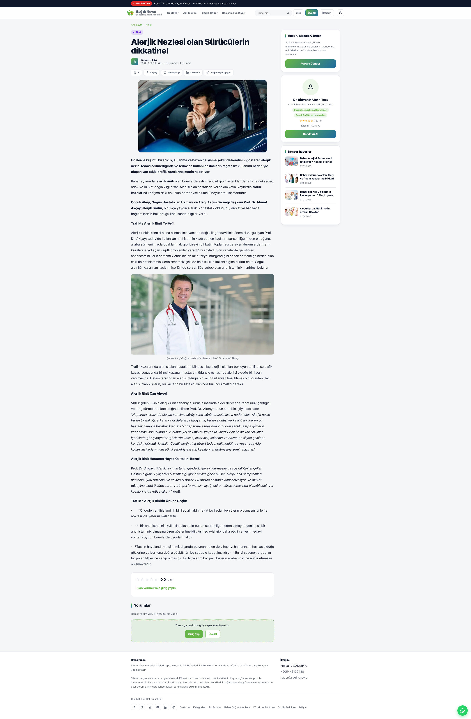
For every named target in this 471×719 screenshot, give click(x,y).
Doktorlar (172, 12)
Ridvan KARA (149, 60)
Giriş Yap (194, 634)
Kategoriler (199, 707)
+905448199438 (292, 671)
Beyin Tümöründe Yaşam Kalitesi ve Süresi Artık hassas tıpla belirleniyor (195, 3)
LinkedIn (195, 72)
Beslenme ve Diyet (233, 12)
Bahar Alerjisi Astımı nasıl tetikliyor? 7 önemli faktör (316, 160)
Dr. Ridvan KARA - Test (310, 100)
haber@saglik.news (293, 677)
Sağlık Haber (209, 12)
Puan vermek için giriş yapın (156, 588)
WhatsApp (174, 72)
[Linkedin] (166, 707)
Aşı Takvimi (190, 12)
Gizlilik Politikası (287, 707)
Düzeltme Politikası (264, 707)
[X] (142, 707)
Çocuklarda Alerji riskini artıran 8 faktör (315, 210)
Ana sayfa (136, 24)
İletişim (326, 12)
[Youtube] (158, 707)
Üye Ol (312, 12)
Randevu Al (310, 134)
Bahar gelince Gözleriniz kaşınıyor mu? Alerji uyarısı (317, 193)
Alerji (148, 24)
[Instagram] (150, 707)
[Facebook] (134, 707)
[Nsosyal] (174, 707)
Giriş (298, 12)
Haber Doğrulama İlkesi (237, 707)
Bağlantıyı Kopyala (221, 72)
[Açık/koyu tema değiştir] (340, 12)
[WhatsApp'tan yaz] (462, 710)
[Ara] (287, 12)
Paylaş (153, 72)
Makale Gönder (310, 63)
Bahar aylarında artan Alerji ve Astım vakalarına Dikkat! (317, 176)
